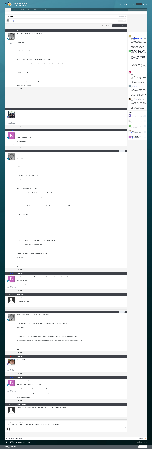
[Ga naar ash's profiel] (130, 121)
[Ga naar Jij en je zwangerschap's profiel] (130, 36)
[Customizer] (143, 4)
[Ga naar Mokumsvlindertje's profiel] (130, 126)
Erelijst (41, 9)
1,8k (12, 122)
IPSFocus (11, 441)
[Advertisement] (27, 99)
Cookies (28, 442)
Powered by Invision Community (142, 442)
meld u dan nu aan (44, 424)
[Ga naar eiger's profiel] (11, 114)
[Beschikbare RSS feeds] (145, 438)
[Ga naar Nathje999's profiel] (130, 99)
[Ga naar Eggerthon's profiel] (130, 86)
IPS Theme (6, 441)
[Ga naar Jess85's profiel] (130, 51)
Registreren (139, 4)
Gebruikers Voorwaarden (9, 447)
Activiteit (23, 9)
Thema (9, 442)
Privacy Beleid (14, 442)
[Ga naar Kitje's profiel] (130, 115)
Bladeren (48, 9)
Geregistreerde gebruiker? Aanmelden (127, 4)
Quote (21, 88)
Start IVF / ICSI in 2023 (135, 85)
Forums (8, 9)
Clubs (30, 9)
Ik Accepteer (143, 446)
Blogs (36, 9)
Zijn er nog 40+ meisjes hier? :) (137, 98)
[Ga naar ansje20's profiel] (130, 131)
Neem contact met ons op (22, 442)
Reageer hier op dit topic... (18, 429)
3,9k (12, 369)
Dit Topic (141, 9)
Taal (5, 442)
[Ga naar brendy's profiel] (11, 135)
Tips (17, 21)
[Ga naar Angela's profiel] (8, 20)
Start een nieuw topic (106, 25)
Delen (115, 20)
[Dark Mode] (146, 4)
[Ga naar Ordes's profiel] (130, 137)
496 (12, 143)
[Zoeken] (146, 10)
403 (12, 43)
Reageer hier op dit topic (119, 25)
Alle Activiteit (16, 9)
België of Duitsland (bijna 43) (136, 136)
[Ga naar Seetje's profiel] (11, 362)
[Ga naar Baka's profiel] (130, 72)
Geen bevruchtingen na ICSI (136, 71)
